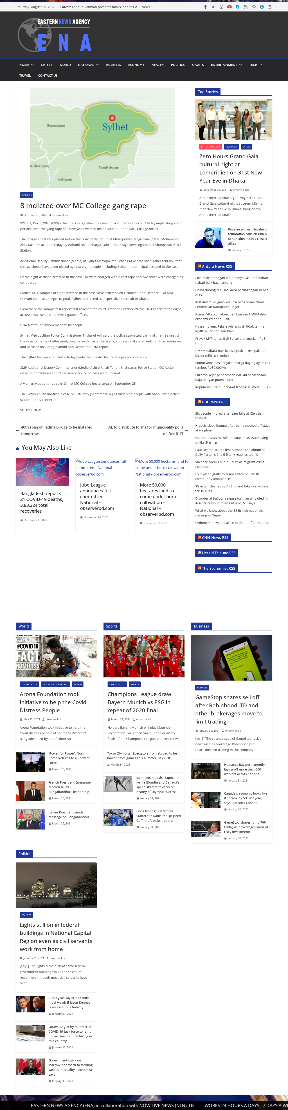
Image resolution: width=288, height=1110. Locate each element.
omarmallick (60, 215)
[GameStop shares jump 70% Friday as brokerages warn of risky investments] (205, 830)
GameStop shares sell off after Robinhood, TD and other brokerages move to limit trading (229, 709)
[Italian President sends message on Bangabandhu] (30, 818)
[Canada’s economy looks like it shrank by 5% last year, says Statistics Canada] (205, 801)
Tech (253, 65)
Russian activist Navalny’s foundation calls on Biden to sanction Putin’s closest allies (247, 236)
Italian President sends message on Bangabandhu (69, 814)
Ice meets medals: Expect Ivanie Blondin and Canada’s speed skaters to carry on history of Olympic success (157, 784)
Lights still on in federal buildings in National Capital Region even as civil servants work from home (56, 937)
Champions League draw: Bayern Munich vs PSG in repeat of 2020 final (140, 702)
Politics (178, 65)
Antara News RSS (217, 266)
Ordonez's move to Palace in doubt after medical (232, 522)
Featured (231, 146)
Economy (136, 65)
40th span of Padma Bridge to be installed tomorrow (56, 430)
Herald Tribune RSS (219, 552)
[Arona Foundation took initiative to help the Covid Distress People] (56, 656)
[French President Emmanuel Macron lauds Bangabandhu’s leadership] (30, 790)
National (86, 65)
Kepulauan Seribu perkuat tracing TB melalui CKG (233, 387)
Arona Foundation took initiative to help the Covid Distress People (53, 702)
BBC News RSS (214, 402)
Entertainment (224, 65)
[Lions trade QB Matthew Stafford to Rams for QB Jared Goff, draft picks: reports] (118, 819)
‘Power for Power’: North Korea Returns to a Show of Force (69, 758)
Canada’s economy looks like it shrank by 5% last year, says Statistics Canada (245, 798)
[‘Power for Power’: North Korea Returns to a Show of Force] (30, 761)
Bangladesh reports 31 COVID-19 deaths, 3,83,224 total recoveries (41, 502)
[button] (31, 65)
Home (24, 65)
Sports (198, 65)
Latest (46, 65)
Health (157, 65)
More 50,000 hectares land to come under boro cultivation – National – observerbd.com (158, 499)
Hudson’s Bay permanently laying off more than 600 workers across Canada (244, 769)
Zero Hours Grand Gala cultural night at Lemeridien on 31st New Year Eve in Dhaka (230, 168)
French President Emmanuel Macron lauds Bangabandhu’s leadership (70, 787)
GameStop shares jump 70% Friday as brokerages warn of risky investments (246, 827)
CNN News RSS (215, 537)
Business (113, 65)
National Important (55, 684)
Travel (25, 75)
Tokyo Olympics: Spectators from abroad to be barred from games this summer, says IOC (142, 755)
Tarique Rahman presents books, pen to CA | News (111, 7)
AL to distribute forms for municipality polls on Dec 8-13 (145, 430)
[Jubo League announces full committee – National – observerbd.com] (102, 461)
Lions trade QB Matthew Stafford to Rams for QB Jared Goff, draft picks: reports (158, 816)
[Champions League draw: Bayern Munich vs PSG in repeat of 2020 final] (144, 656)
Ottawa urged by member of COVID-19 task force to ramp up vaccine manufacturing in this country (70, 1034)
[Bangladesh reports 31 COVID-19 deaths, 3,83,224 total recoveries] (42, 461)
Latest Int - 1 (29, 684)
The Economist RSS (218, 568)
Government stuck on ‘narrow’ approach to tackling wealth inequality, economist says (71, 1067)
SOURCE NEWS (31, 410)
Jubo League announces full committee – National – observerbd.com (97, 496)
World (65, 65)
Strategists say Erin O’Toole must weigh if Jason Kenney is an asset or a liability (69, 1002)
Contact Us (48, 75)
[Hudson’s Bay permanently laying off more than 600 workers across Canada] (205, 772)
